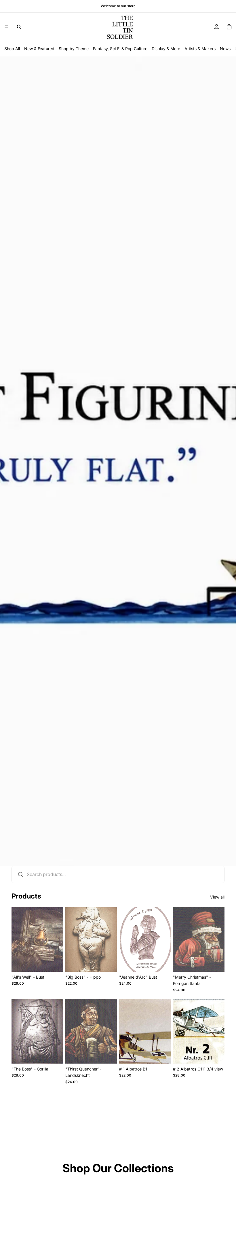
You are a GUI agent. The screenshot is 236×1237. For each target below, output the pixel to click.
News (225, 48)
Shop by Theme (74, 48)
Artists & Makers (200, 48)
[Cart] (229, 26)
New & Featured (39, 48)
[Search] (19, 26)
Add (166, 962)
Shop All (12, 48)
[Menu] (6, 26)
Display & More (166, 48)
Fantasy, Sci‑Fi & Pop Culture (120, 48)
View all (217, 896)
